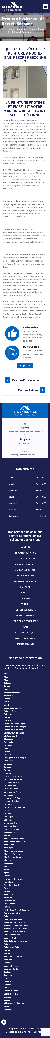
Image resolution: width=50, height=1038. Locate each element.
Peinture (25, 604)
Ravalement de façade (25, 638)
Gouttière (25, 593)
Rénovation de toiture (25, 553)
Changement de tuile (25, 570)
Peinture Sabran (28, 389)
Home (11, 29)
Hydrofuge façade (25, 644)
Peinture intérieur (25, 616)
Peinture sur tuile (25, 576)
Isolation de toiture (25, 559)
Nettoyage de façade (25, 633)
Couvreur (25, 547)
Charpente (25, 587)
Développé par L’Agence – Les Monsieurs (27, 1031)
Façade (25, 627)
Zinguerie (25, 598)
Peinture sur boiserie (25, 610)
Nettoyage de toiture (25, 564)
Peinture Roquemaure (25, 380)
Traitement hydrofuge (25, 581)
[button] (45, 6)
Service (21, 29)
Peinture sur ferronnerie (25, 621)
